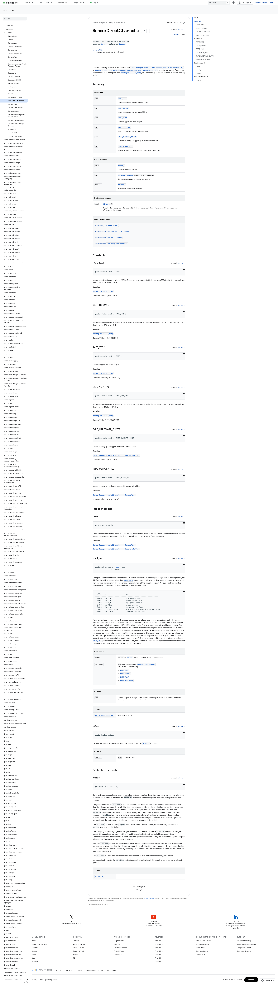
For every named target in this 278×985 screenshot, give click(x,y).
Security (34, 948)
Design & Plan (44, 3)
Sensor (130, 175)
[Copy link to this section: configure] (104, 558)
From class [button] (106, 225)
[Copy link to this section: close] (100, 516)
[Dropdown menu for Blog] (99, 2)
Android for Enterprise (39, 944)
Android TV (118, 955)
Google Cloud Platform (94, 970)
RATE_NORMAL (123, 108)
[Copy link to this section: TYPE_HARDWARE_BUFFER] (122, 429)
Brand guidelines (52, 980)
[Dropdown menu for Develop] (67, 2)
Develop (61, 3)
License (41, 980)
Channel (122, 44)
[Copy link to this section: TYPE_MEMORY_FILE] (116, 469)
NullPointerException (104, 715)
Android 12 (158, 958)
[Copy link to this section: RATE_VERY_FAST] (113, 387)
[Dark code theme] (184, 269)
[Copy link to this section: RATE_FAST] (106, 263)
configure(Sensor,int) (131, 73)
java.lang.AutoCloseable (117, 244)
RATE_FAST (122, 99)
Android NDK (200, 955)
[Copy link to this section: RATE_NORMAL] (111, 305)
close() (146, 743)
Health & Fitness (78, 948)
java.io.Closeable (114, 238)
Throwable (99, 876)
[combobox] (219, 3)
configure (122, 175)
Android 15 (158, 948)
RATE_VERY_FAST (124, 127)
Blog (94, 3)
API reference (9, 11)
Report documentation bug (246, 944)
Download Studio (202, 951)
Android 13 (158, 955)
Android (34, 941)
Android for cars (119, 951)
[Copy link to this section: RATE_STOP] (107, 347)
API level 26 (181, 29)
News (34, 955)
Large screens (119, 941)
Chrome (69, 970)
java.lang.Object (98, 50)
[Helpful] (180, 22)
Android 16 (159, 944)
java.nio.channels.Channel (118, 231)
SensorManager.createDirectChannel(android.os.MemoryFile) (157, 68)
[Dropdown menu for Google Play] (84, 2)
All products (111, 970)
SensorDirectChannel (146, 664)
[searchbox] (15, 18)
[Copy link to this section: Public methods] (114, 509)
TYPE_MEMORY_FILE (125, 146)
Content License (148, 899)
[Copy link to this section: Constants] (107, 255)
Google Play (77, 3)
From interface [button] (112, 232)
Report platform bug (244, 941)
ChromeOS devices (120, 948)
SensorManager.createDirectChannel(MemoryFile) (114, 495)
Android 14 (159, 951)
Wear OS (117, 944)
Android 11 (158, 961)
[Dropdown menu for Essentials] (33, 2)
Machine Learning (79, 944)
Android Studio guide (203, 941)
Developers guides (202, 944)
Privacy (75, 955)
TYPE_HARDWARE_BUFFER (127, 137)
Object (103, 44)
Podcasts (35, 961)
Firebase (79, 970)
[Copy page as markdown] (145, 31)
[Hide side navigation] (26, 981)
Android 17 (158, 941)
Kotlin (176, 34)
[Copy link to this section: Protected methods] (119, 770)
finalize (106, 204)
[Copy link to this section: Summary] (106, 84)
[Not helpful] (183, 22)
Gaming (76, 941)
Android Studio (261, 3)
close (120, 166)
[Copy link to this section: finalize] (102, 778)
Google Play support (244, 948)
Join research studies (244, 951)
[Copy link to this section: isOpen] (102, 726)
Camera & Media (78, 951)
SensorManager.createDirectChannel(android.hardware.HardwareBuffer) (126, 70)
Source (34, 951)
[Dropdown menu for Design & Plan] (52, 2)
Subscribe (251, 980)
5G (74, 958)
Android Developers (99, 23)
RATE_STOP (122, 118)
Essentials (27, 3)
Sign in (272, 3)
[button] (14, 29)
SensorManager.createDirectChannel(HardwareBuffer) (116, 455)
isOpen (121, 185)
